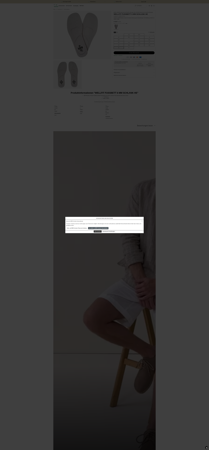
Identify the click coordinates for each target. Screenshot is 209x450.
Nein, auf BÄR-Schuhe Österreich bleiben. (77, 228)
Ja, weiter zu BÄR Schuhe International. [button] (98, 228)
